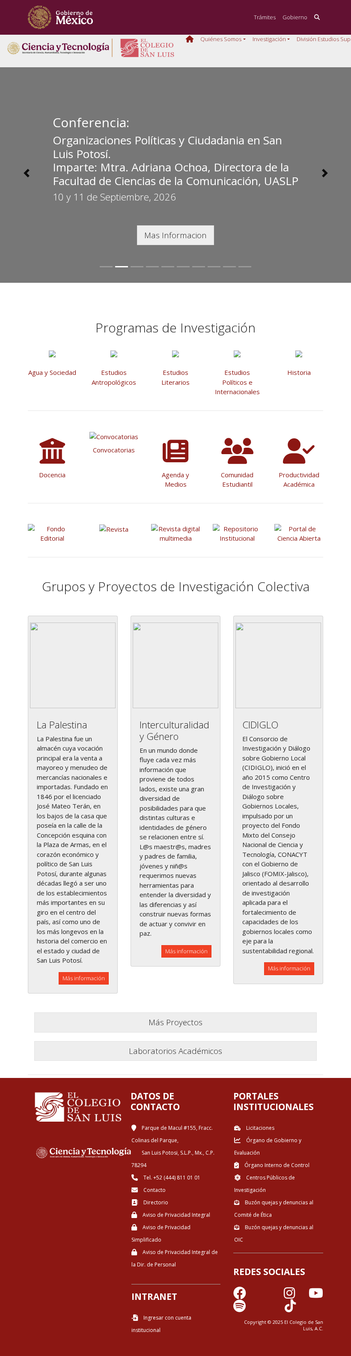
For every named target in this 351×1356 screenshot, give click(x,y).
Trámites (265, 17)
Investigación (269, 39)
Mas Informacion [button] (175, 235)
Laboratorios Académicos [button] (175, 1050)
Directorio (155, 1202)
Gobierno (295, 17)
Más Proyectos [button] (175, 1022)
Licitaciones (259, 1127)
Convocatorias (114, 450)
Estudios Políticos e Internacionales (237, 382)
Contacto (154, 1190)
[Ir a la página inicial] (60, 17)
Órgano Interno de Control (276, 1165)
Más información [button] (83, 978)
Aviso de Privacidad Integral (175, 1214)
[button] (26, 173)
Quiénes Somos (220, 39)
